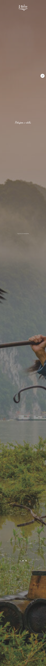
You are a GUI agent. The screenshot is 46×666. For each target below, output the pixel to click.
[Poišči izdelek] (42, 76)
